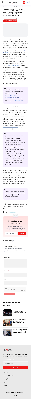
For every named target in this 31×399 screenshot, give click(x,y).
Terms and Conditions (9, 376)
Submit (22, 233)
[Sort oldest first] (13, 241)
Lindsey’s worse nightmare (10, 127)
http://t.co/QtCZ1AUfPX (11, 95)
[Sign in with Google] (27, 2)
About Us (5, 372)
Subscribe (15, 367)
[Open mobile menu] (2, 2)
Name (6, 271)
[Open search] (24, 2)
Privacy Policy (7, 379)
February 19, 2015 (18, 101)
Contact (5, 385)
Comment (7, 257)
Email (6, 279)
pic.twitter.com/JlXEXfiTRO (12, 97)
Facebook (13, 212)
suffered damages (13, 65)
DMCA (4, 382)
